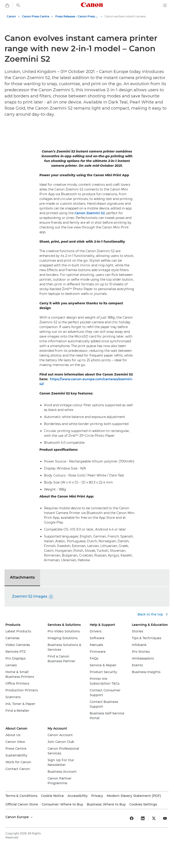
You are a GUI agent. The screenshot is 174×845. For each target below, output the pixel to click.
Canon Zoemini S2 (90, 213)
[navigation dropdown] (165, 5)
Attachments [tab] (22, 577)
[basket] (7, 5)
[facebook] (131, 818)
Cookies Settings (143, 804)
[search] (18, 5)
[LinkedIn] (143, 818)
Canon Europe (17, 817)
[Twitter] (154, 818)
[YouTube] (165, 818)
